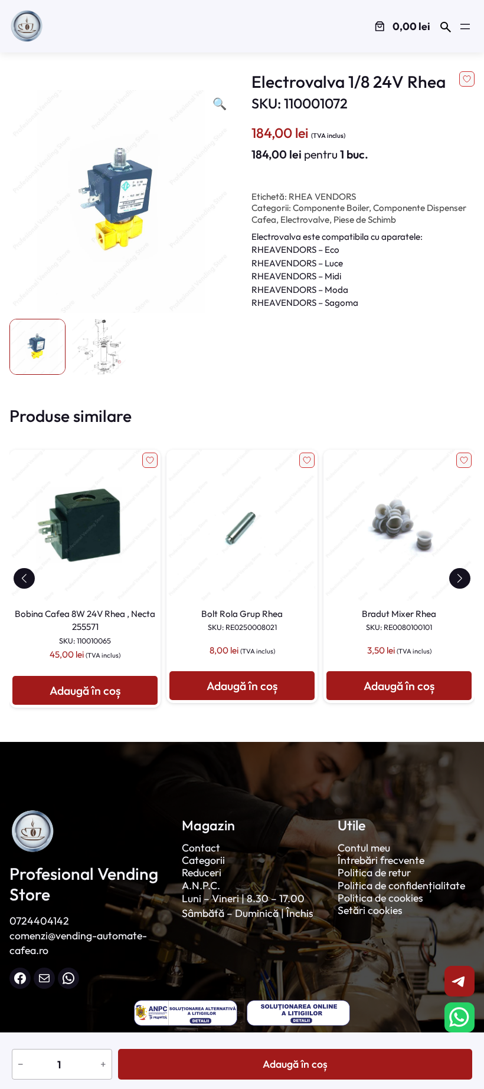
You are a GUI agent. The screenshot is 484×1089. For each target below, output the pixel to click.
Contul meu (364, 847)
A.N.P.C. (201, 885)
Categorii (203, 860)
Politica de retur (374, 872)
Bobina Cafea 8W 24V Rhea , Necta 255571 (85, 626)
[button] (24, 578)
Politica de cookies (380, 898)
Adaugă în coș (295, 1064)
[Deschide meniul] (465, 26)
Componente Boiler (331, 207)
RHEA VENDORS (322, 196)
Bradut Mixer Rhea (399, 620)
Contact (201, 847)
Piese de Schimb (364, 219)
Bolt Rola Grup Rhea (242, 620)
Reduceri (201, 872)
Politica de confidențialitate (401, 885)
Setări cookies (370, 910)
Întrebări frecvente (381, 860)
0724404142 (39, 921)
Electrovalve (304, 219)
